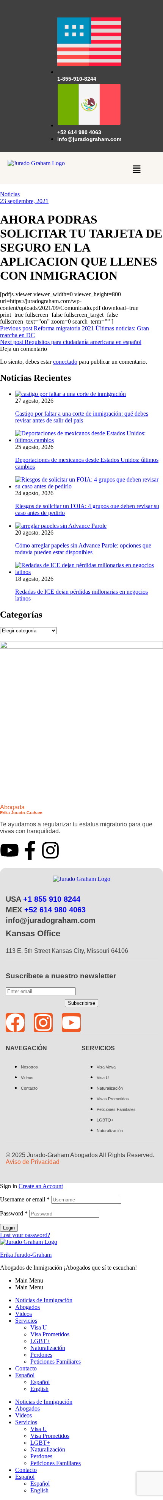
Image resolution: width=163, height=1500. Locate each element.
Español (24, 1375)
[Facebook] (15, 1022)
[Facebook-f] (29, 850)
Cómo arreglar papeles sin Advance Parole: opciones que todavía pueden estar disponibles (83, 548)
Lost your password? (25, 1235)
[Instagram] (50, 850)
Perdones (41, 1354)
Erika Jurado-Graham (26, 1254)
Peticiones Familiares (55, 1361)
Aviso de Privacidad (33, 1162)
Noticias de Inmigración (43, 1300)
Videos (23, 1314)
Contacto (26, 1368)
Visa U (38, 1327)
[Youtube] (9, 850)
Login (9, 1228)
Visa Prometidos (49, 1334)
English (39, 1389)
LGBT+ (40, 1341)
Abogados (27, 1307)
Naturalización (47, 1348)
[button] (136, 170)
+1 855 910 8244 (51, 899)
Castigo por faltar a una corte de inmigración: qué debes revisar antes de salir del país (81, 417)
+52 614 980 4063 (55, 910)
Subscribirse (81, 1003)
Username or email (25, 1199)
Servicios (26, 1320)
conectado (65, 361)
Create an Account (41, 1186)
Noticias (10, 194)
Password (14, 1213)
